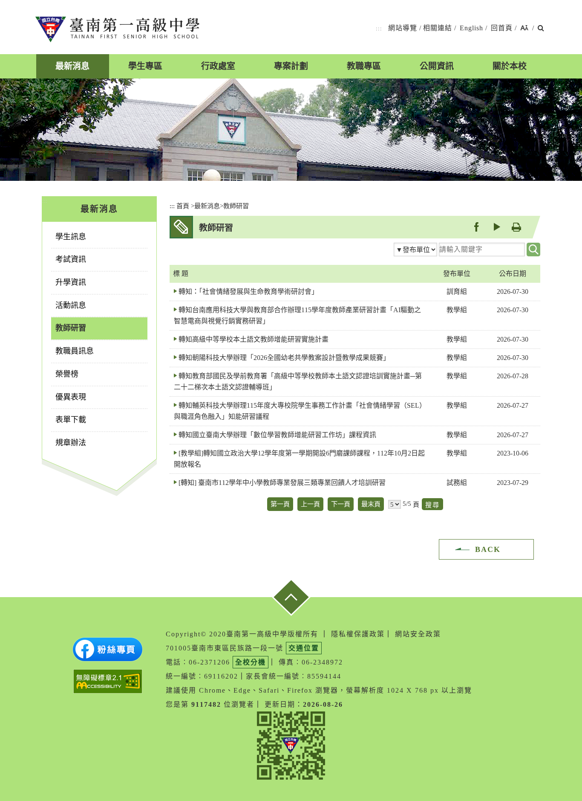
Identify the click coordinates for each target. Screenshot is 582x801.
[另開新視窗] (107, 649)
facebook (476, 226)
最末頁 (370, 504)
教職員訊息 (74, 351)
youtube (496, 226)
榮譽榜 (66, 374)
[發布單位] (415, 249)
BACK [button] (488, 549)
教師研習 (70, 328)
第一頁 (280, 504)
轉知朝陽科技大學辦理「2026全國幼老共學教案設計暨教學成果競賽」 (284, 357)
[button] (524, 28)
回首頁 (502, 28)
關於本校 (510, 66)
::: (379, 28)
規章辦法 (70, 442)
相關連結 (437, 28)
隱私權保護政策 (358, 634)
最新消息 (72, 66)
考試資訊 (70, 259)
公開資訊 (437, 66)
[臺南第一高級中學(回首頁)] (117, 29)
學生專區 (145, 66)
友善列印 (516, 226)
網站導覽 (402, 28)
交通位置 (303, 648)
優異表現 (70, 397)
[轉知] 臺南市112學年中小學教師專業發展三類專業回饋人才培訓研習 (282, 482)
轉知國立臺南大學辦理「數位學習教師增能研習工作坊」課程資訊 (277, 434)
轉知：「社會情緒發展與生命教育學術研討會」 (248, 291)
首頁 (182, 205)
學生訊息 (70, 236)
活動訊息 (70, 305)
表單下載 (70, 419)
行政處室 (218, 66)
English (471, 28)
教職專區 (364, 66)
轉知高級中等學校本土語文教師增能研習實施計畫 (253, 339)
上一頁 (310, 504)
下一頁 (340, 504)
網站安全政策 (418, 634)
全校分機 (250, 662)
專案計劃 (291, 66)
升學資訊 (70, 282)
